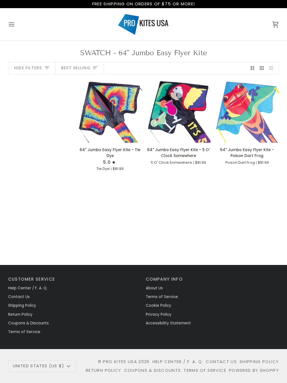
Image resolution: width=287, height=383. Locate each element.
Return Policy (20, 314)
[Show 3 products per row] (262, 68)
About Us (154, 288)
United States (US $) (38, 366)
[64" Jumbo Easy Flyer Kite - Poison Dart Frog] (247, 111)
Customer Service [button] (31, 279)
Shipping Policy (22, 305)
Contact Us (19, 296)
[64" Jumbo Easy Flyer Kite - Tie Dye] (110, 111)
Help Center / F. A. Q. (27, 288)
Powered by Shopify (254, 370)
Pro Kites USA (120, 361)
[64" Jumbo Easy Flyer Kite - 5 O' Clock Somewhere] (178, 111)
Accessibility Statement (168, 323)
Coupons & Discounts (28, 323)
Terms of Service (24, 331)
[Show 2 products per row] (252, 68)
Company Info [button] (164, 279)
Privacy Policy (159, 314)
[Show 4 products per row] (273, 68)
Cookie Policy (158, 305)
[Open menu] (16, 24)
